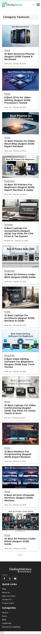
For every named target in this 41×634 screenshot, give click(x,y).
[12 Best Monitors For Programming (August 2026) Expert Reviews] (20, 434)
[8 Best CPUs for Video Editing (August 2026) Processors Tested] (20, 80)
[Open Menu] (37, 5)
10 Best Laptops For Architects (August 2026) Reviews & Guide (19, 318)
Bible (4, 620)
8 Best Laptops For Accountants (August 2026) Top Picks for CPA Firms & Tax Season (18, 232)
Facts (4, 616)
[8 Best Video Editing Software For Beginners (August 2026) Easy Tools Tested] (20, 341)
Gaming (7, 491)
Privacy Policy (8, 603)
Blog (4, 589)
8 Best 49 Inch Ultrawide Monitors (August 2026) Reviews (19, 498)
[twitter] (10, 578)
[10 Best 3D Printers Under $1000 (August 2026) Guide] (20, 521)
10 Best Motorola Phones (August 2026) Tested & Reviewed (19, 57)
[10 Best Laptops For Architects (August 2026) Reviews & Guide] (20, 298)
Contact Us (7, 599)
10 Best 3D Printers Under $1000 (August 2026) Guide (20, 541)
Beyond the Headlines (11, 627)
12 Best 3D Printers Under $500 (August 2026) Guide (20, 276)
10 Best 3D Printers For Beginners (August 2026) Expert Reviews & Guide (19, 187)
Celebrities (6, 623)
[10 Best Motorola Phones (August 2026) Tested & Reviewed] (20, 36)
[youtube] (15, 578)
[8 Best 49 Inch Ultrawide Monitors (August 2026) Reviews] (20, 477)
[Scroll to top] (1, 632)
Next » (20, 555)
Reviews (7, 50)
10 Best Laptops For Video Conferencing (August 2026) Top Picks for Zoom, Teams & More (20, 409)
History (5, 612)
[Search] (33, 5)
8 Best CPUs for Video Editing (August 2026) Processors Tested (17, 100)
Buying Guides (9, 181)
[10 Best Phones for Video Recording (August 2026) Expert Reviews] (20, 123)
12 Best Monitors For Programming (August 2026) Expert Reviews (17, 454)
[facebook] (4, 578)
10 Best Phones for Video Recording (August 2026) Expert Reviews (19, 144)
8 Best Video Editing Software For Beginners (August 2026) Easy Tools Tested (19, 363)
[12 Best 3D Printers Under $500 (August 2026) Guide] (20, 257)
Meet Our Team (8, 596)
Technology (8, 224)
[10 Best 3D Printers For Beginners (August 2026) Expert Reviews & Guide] (20, 167)
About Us (6, 592)
